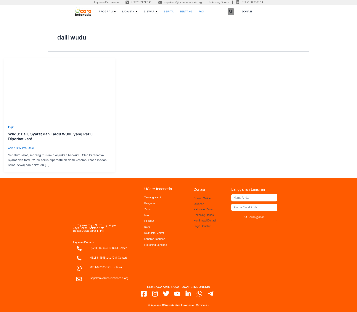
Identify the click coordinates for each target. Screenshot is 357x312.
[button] (231, 11)
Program (149, 203)
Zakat (147, 209)
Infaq (147, 215)
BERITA (149, 221)
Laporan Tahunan (154, 238)
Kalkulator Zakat (154, 232)
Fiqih (11, 127)
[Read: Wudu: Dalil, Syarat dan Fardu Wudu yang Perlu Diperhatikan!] (59, 88)
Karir (147, 227)
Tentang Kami (152, 197)
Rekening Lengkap (155, 244)
